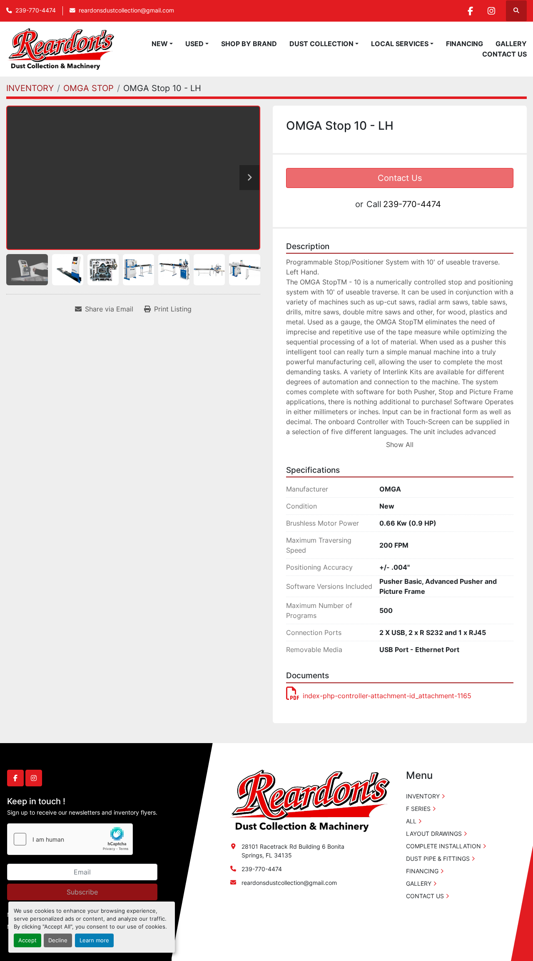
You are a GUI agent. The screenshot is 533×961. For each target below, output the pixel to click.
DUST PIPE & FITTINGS (438, 858)
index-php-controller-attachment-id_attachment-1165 (387, 696)
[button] (162, 44)
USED (194, 44)
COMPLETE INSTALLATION (443, 846)
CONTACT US (504, 54)
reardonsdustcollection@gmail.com (126, 10)
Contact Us (400, 178)
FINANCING (464, 44)
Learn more (94, 940)
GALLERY (511, 44)
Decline (57, 940)
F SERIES (418, 808)
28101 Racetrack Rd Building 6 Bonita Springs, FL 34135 (293, 851)
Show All (399, 444)
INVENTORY (423, 796)
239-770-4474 (35, 10)
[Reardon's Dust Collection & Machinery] (309, 800)
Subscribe (82, 892)
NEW (160, 44)
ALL (411, 821)
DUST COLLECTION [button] (321, 44)
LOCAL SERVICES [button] (399, 44)
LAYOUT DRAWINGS (434, 833)
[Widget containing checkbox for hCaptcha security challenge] (70, 839)
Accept (27, 940)
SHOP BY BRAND (249, 44)
